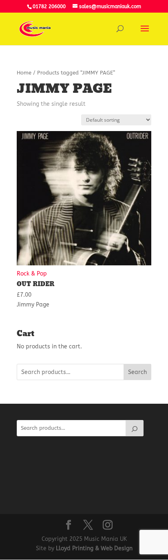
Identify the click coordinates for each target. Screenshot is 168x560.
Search (137, 372)
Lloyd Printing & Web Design (94, 548)
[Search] (135, 428)
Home (24, 73)
